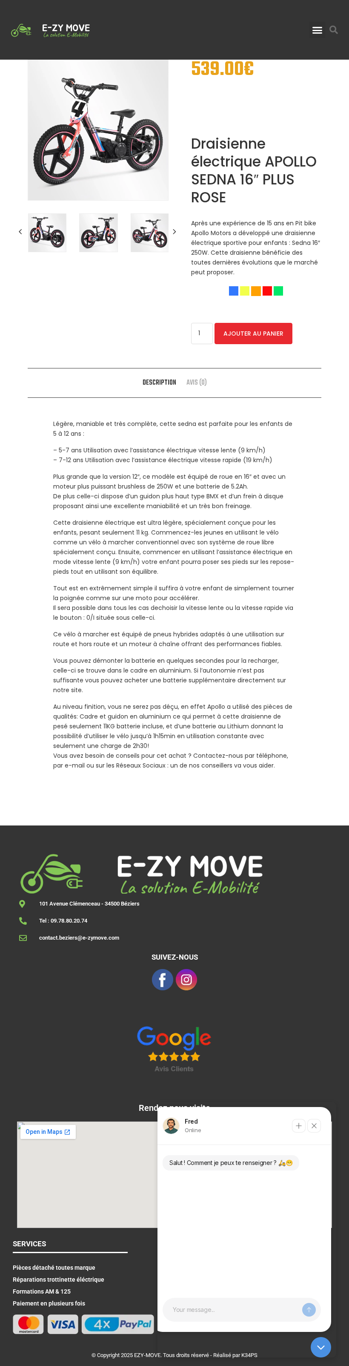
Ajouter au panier (253, 333)
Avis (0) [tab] (196, 382)
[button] (317, 30)
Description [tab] (159, 382)
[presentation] (21, 232)
